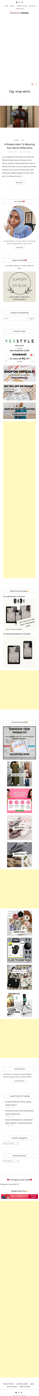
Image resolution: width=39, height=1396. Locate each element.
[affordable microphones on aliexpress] (19, 1004)
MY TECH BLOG (12, 1387)
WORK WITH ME (21, 6)
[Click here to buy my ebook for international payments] (19, 651)
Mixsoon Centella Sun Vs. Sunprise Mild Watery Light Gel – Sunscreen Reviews (19, 1121)
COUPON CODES (22, 1384)
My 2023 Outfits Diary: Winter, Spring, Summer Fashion (18, 1103)
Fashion (16, 140)
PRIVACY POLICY (8, 1384)
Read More (19, 182)
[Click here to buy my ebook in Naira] (19, 614)
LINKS (32, 1384)
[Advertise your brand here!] (19, 743)
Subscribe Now (19, 1081)
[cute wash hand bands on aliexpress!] (19, 923)
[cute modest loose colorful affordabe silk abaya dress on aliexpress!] (19, 774)
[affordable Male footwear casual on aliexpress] (19, 854)
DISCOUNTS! (20, 9)
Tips (22, 140)
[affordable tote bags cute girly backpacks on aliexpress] (19, 977)
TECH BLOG (32, 6)
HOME (6, 6)
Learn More (19, 247)
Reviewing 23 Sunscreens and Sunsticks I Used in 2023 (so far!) (19, 1112)
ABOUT (12, 6)
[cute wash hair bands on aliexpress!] (19, 827)
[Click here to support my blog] (19, 286)
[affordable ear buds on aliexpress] (19, 950)
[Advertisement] (19, 499)
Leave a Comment (25, 152)
